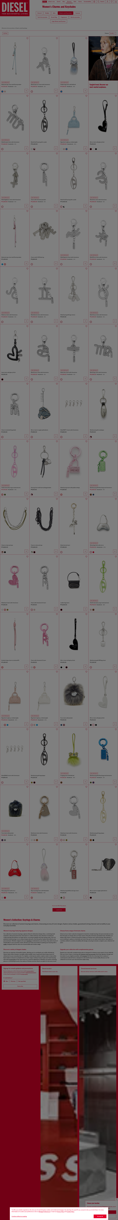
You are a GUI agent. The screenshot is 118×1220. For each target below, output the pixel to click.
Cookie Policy (70, 1211)
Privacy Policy (60, 1211)
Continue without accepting (19, 1216)
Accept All (100, 1216)
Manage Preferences (44, 1211)
